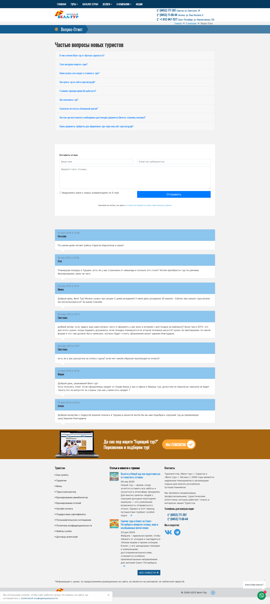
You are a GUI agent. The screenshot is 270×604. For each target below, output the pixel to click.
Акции (139, 4)
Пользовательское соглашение (73, 519)
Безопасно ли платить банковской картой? (79, 108)
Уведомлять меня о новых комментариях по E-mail (90, 192)
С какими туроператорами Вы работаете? (78, 91)
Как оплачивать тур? (69, 99)
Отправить (173, 194)
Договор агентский (67, 536)
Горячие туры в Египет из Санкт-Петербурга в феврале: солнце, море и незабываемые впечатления (139, 524)
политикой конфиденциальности (39, 598)
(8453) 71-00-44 (181, 15)
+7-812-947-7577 (186, 19)
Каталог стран (90, 4)
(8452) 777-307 (179, 10)
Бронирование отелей (68, 503)
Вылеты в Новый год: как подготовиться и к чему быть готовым (140, 475)
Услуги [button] (106, 4)
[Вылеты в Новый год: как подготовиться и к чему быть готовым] (115, 476)
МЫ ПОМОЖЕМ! (176, 444)
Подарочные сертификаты (71, 514)
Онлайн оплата (64, 508)
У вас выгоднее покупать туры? (74, 64)
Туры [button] (73, 4)
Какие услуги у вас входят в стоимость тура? (80, 73)
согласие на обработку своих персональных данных (148, 205)
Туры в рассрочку (66, 491)
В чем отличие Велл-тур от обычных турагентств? (82, 55)
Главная (61, 4)
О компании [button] (123, 4)
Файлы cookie (64, 531)
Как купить (62, 474)
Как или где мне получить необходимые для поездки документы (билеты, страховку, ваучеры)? (102, 117)
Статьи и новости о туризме (125, 468)
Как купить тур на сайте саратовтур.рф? (77, 82)
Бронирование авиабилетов (72, 497)
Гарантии (61, 480)
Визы (59, 486)
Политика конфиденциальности (74, 525)
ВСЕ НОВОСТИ (148, 572)
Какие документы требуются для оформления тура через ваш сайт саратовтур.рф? (96, 126)
